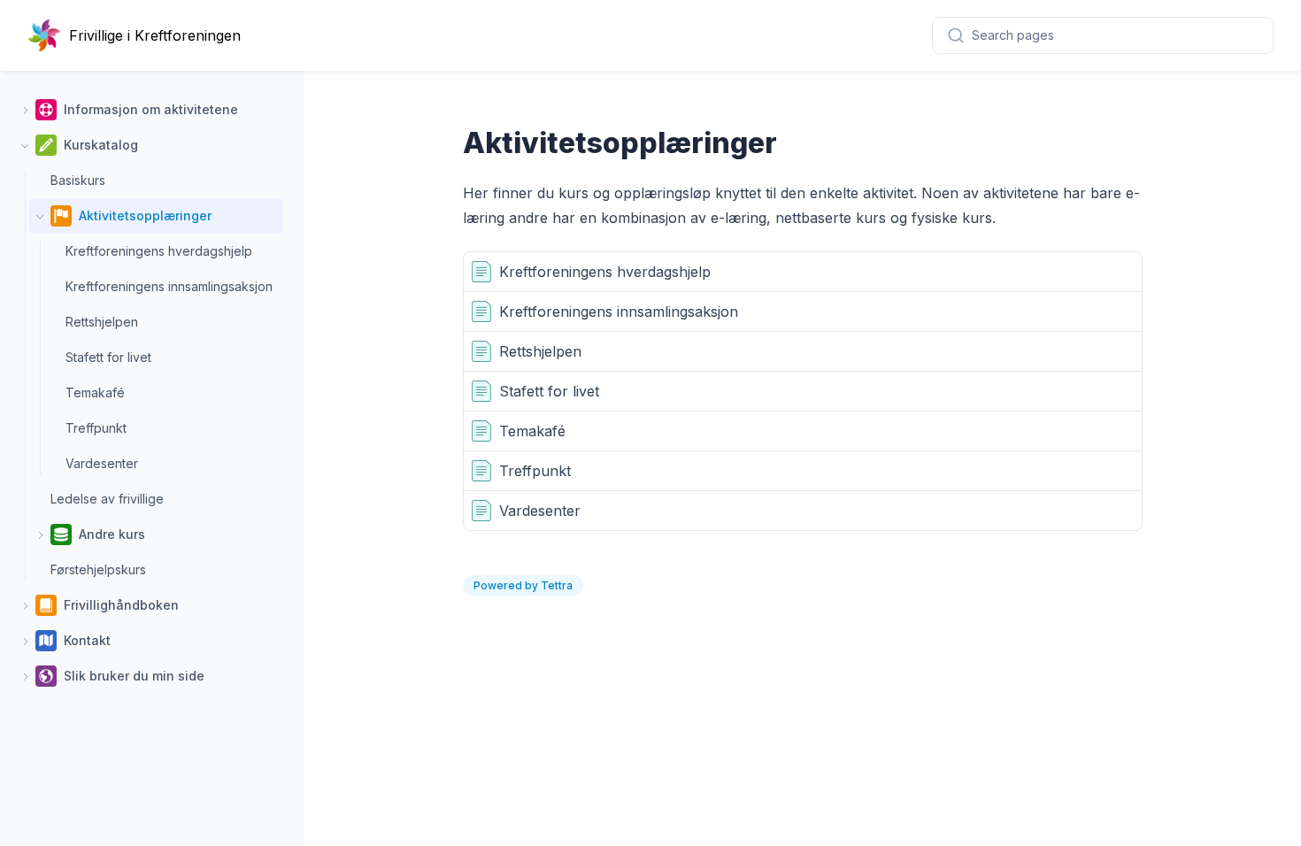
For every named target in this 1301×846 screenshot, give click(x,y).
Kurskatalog (101, 144)
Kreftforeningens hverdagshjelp (158, 250)
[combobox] (1103, 35)
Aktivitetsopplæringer (145, 215)
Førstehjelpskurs (98, 569)
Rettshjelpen (101, 321)
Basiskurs (77, 180)
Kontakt (87, 640)
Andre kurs (112, 534)
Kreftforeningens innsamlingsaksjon (169, 286)
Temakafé (95, 392)
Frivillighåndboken (121, 604)
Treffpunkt (96, 427)
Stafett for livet (108, 357)
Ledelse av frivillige (107, 498)
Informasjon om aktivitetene (151, 109)
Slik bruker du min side (134, 675)
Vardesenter (101, 463)
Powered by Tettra (523, 585)
